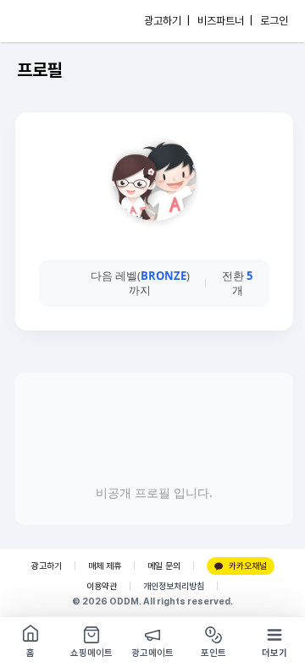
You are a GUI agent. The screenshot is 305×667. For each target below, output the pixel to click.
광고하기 (46, 565)
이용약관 (101, 586)
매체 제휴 (104, 565)
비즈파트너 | (224, 20)
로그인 (274, 20)
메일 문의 (163, 565)
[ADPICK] (48, 21)
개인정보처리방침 (173, 586)
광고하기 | (167, 20)
